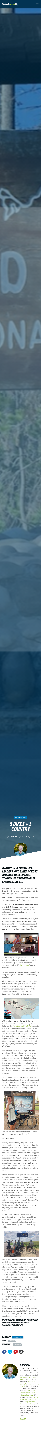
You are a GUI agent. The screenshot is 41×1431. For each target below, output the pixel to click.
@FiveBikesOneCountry (12, 1324)
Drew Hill (13, 837)
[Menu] (37, 4)
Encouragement (20, 817)
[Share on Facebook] (4, 1352)
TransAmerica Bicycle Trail (22, 1026)
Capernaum (12, 1341)
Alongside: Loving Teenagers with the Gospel (29, 1384)
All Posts (23, 1419)
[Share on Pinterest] (15, 1352)
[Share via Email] (21, 1352)
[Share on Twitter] (10, 1352)
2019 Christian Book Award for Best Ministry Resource (28, 1393)
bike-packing (24, 965)
